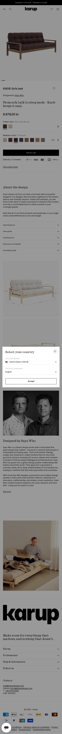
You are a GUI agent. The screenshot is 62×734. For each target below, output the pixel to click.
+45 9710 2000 (12, 691)
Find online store (10, 167)
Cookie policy (25, 729)
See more (7, 491)
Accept (31, 381)
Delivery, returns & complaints (36, 727)
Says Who (19, 95)
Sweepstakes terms (42, 729)
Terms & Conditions (13, 727)
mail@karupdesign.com (13, 686)
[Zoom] (55, 76)
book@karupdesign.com (21, 688)
